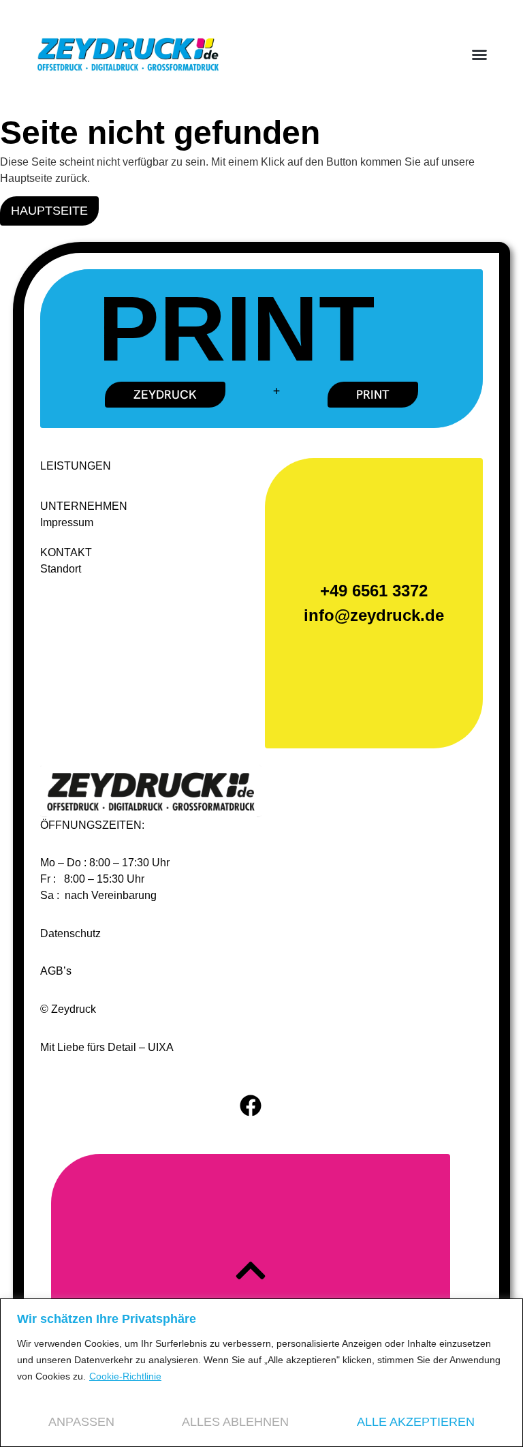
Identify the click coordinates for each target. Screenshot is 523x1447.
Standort (60, 569)
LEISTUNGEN (75, 466)
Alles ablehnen (235, 1422)
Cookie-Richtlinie (125, 1376)
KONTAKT (66, 552)
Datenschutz (70, 933)
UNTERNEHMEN (83, 506)
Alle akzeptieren (416, 1422)
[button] (479, 54)
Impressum (66, 522)
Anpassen (81, 1422)
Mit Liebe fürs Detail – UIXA (107, 1047)
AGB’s (56, 971)
